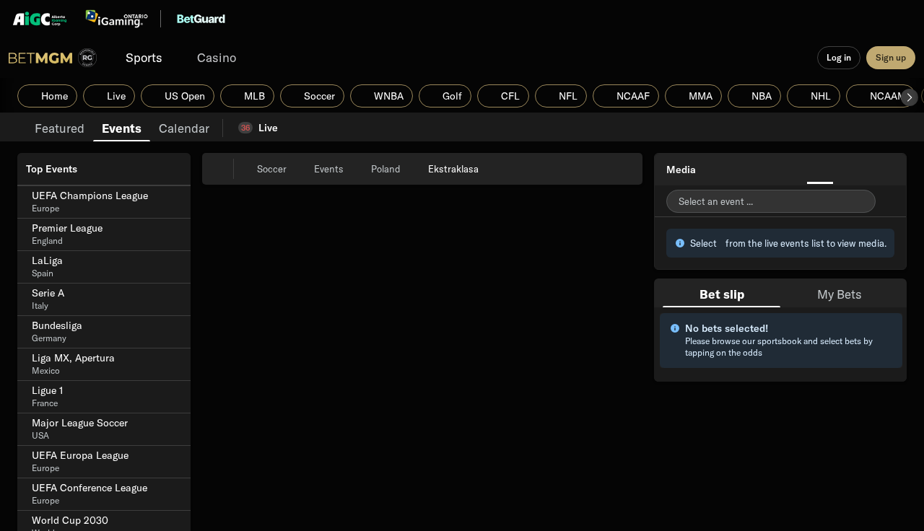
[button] (909, 97)
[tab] (59, 127)
